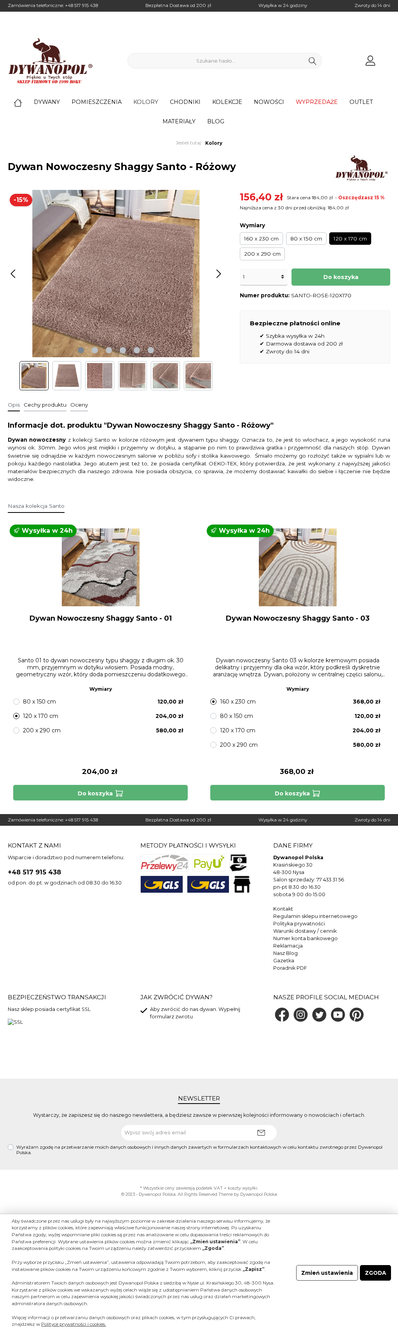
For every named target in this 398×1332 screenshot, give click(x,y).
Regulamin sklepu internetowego (315, 916)
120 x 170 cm (350, 238)
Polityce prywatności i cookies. (73, 1324)
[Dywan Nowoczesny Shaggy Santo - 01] (100, 567)
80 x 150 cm (306, 238)
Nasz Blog (285, 953)
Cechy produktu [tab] (45, 405)
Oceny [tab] (79, 405)
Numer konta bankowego (305, 938)
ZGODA (375, 1273)
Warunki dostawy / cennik (305, 931)
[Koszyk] (387, 57)
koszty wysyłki (242, 1188)
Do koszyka (340, 277)
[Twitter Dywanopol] (319, 1014)
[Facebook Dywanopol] (282, 1014)
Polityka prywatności (299, 924)
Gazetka (283, 960)
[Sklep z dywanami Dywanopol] (50, 60)
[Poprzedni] (13, 273)
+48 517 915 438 (81, 5)
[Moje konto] (370, 61)
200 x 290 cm (262, 254)
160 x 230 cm (261, 238)
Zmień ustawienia (327, 1273)
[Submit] (261, 1133)
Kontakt (283, 909)
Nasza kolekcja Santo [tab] (36, 506)
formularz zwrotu (171, 1017)
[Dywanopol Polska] (361, 168)
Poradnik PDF (290, 968)
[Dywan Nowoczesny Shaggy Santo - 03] (297, 567)
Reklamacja (288, 946)
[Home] (24, 102)
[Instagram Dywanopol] (300, 1014)
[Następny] (218, 273)
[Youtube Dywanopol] (338, 1014)
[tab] (14, 404)
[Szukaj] (313, 60)
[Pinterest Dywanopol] (356, 1014)
